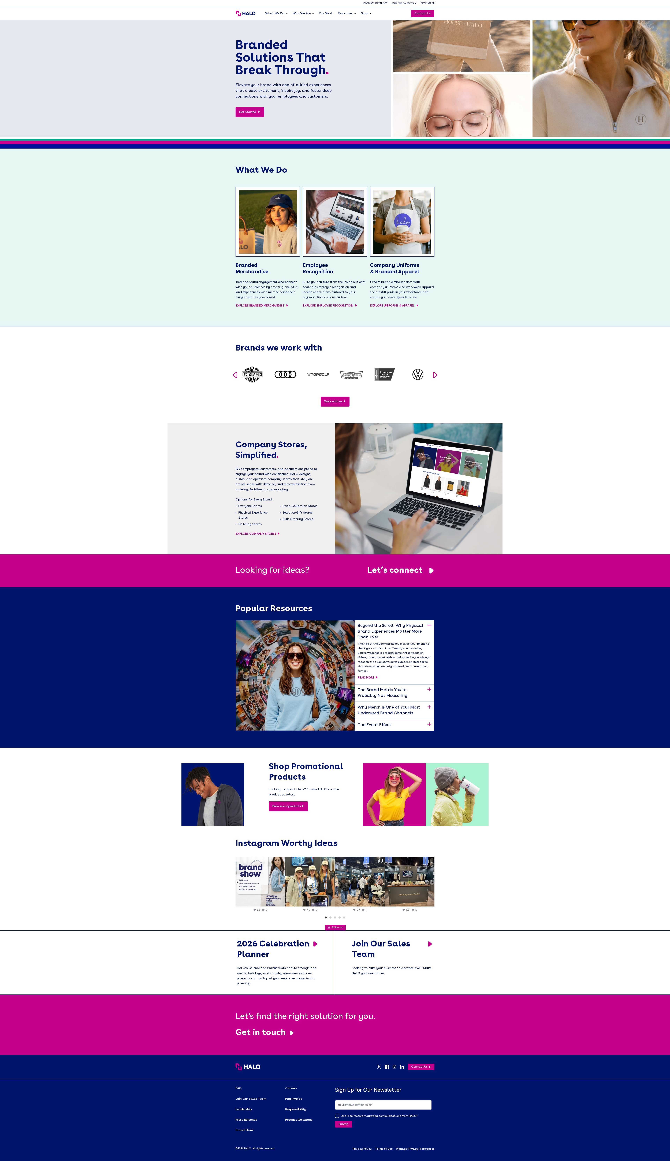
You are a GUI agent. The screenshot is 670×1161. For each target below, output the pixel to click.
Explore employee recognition (328, 305)
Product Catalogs (375, 3)
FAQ (239, 1088)
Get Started (248, 112)
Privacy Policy (362, 1149)
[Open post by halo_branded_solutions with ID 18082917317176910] (360, 881)
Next (435, 375)
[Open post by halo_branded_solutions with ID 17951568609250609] (260, 881)
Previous (235, 375)
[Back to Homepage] (248, 1066)
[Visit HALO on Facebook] (388, 1067)
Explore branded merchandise (260, 305)
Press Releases (246, 1119)
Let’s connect (395, 570)
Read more (366, 677)
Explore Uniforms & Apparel (392, 305)
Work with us (333, 401)
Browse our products (286, 806)
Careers (291, 1088)
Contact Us (422, 13)
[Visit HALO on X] (381, 1067)
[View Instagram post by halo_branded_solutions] (282, 902)
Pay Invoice (427, 3)
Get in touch (261, 1033)
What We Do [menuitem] (274, 13)
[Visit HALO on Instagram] (396, 1067)
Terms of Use (384, 1149)
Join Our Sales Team (404, 3)
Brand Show (245, 1130)
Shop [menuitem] (364, 13)
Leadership (244, 1109)
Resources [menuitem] (345, 13)
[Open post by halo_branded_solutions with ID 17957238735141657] (409, 881)
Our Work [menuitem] (326, 13)
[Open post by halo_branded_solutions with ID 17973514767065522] (310, 881)
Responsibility (295, 1109)
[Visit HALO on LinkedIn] (404, 1067)
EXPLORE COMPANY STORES (256, 533)
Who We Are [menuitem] (302, 13)
